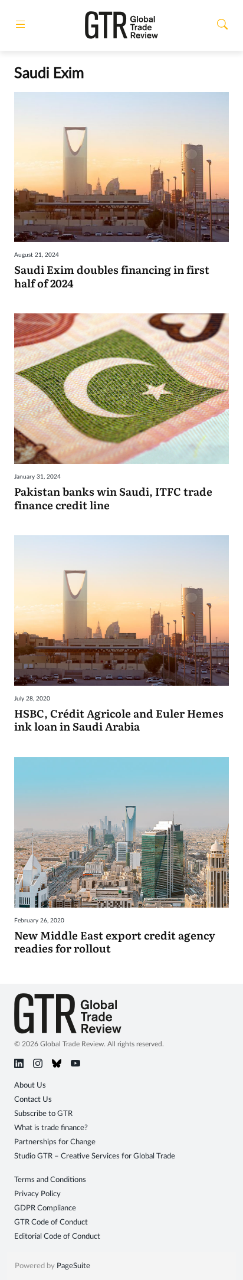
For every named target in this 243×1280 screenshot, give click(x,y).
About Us (30, 1085)
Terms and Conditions (50, 1180)
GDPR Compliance (45, 1208)
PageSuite (73, 1266)
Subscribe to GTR (43, 1114)
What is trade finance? (51, 1128)
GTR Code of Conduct (51, 1222)
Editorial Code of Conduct (57, 1236)
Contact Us (33, 1100)
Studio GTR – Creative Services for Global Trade (94, 1156)
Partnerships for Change (55, 1142)
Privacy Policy (37, 1194)
